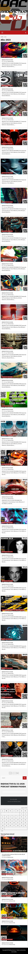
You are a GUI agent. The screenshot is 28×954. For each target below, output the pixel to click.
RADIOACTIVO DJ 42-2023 (7, 322)
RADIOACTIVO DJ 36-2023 (7, 467)
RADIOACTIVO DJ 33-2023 (7, 555)
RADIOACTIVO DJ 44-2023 (7, 263)
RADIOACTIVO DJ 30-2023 (7, 642)
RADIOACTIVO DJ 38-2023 (7, 409)
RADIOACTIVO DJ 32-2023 (7, 584)
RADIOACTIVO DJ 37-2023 (7, 438)
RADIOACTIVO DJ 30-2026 (7, 921)
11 (6, 819)
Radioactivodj (10, 61)
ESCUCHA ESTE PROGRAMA (7, 56)
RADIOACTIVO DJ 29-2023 (7, 671)
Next (18, 773)
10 (2, 819)
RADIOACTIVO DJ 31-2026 (7, 899)
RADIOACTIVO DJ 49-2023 (7, 118)
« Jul (2, 830)
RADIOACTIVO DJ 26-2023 (7, 759)
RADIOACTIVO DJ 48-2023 (7, 147)
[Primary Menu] (2, 33)
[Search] (26, 32)
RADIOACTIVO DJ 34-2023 (7, 526)
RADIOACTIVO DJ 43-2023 (7, 293)
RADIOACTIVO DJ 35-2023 (7, 497)
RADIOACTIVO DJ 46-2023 (7, 205)
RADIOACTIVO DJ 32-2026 (7, 877)
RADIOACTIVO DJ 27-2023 (7, 730)
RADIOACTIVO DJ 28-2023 (7, 701)
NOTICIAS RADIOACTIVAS (18, 610)
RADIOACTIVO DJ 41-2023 (7, 351)
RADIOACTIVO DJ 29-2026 (7, 943)
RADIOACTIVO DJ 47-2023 (7, 176)
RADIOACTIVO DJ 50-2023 (7, 89)
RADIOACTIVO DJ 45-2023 (7, 234)
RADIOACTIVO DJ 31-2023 (7, 613)
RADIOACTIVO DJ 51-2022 (7, 59)
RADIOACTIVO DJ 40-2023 (7, 380)
